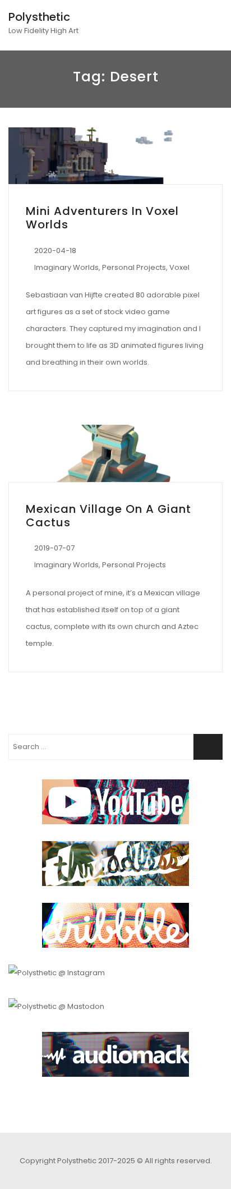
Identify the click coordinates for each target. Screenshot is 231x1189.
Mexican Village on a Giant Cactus (108, 515)
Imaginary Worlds (66, 267)
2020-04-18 (55, 250)
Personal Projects (134, 267)
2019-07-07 (54, 548)
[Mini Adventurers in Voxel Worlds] (115, 155)
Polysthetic (39, 17)
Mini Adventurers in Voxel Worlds (102, 217)
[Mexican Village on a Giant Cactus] (115, 453)
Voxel (179, 267)
